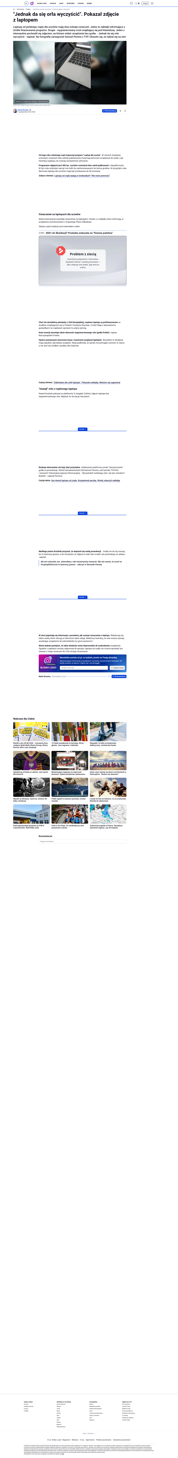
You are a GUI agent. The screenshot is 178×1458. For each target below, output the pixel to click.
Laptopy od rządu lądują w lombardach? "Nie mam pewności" (82, 175)
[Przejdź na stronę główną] (26, 5)
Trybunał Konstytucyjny (96, 1413)
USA (58, 1420)
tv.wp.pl (26, 1408)
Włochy (59, 1413)
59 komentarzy (110, 111)
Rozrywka (70, 3)
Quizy (61, 3)
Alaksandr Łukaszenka (128, 1413)
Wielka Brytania (61, 1426)
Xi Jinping (125, 1415)
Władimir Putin (126, 1408)
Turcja (58, 1408)
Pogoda (81, 3)
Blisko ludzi (42, 3)
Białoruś (59, 1424)
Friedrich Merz (126, 1420)
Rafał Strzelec (23, 110)
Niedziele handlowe (94, 1406)
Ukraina (59, 1406)
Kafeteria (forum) (28, 1406)
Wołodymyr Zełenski (127, 1417)
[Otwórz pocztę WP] (131, 3)
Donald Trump (126, 1406)
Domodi (26, 1404)
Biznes (89, 3)
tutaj (62, 1454)
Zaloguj (145, 3)
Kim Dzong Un (126, 1404)
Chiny (91, 1411)
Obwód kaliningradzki (95, 1408)
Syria (58, 1415)
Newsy (91, 1404)
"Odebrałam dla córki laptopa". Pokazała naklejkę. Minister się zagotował (86, 382)
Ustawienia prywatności (121, 1440)
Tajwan (59, 1417)
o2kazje (53, 3)
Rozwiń (82, 429)
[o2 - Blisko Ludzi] (33, 3)
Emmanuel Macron (127, 1411)
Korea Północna (61, 1404)
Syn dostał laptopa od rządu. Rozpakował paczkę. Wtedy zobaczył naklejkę (85, 480)
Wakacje (91, 1420)
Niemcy (59, 1422)
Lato (90, 1417)
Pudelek (26, 1411)
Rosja (58, 1411)
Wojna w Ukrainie (94, 1415)
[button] (137, 3)
